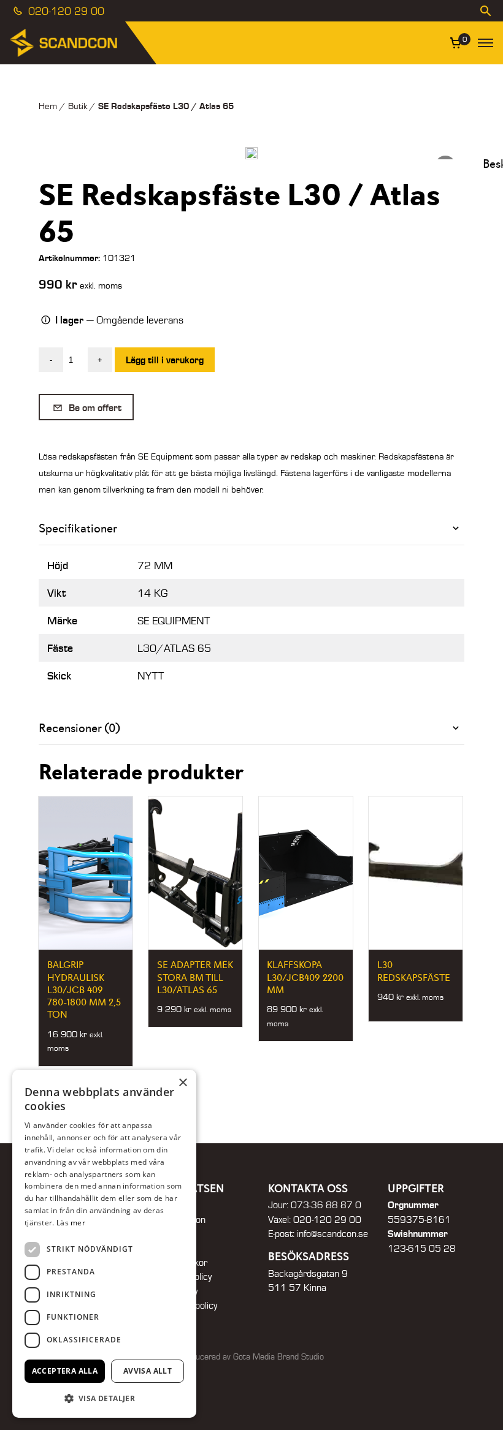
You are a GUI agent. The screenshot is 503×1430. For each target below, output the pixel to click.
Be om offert (93, 407)
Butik (77, 106)
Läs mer (70, 1222)
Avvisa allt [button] (147, 1371)
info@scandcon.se (332, 1233)
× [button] (182, 1083)
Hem (48, 106)
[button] (104, 1398)
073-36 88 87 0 (326, 1204)
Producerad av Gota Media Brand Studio (251, 1356)
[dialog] (104, 1244)
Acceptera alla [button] (65, 1371)
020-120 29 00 (64, 11)
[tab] (251, 528)
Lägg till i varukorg (165, 359)
